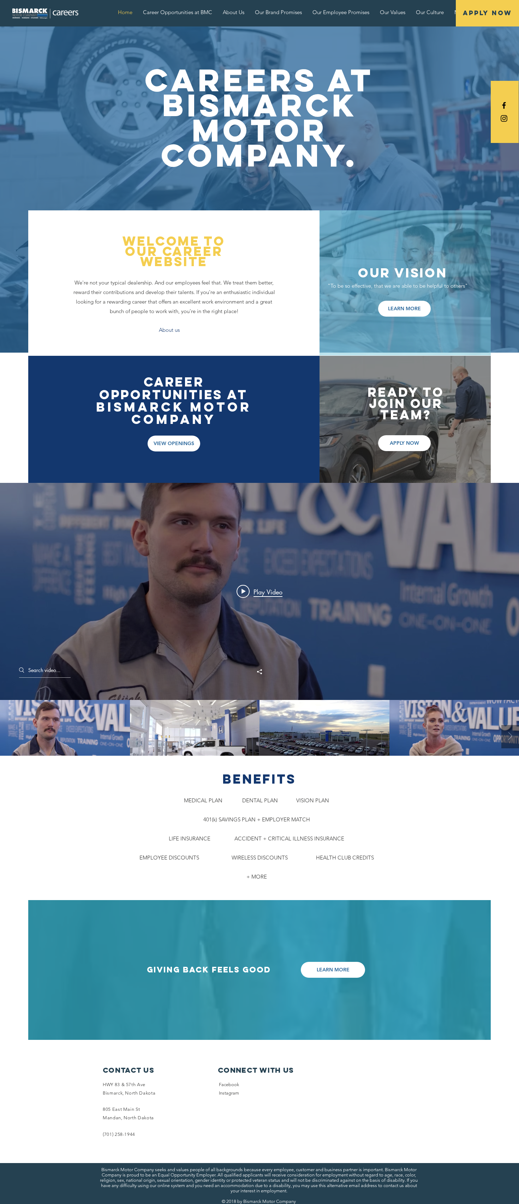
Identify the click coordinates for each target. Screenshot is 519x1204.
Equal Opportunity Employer (186, 1175)
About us (169, 330)
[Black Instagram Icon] (504, 118)
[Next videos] (510, 736)
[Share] (259, 671)
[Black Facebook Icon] (504, 105)
